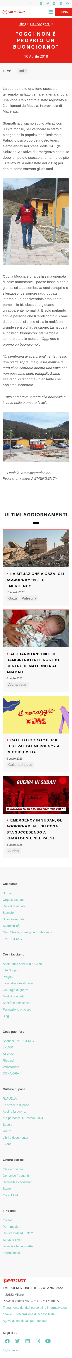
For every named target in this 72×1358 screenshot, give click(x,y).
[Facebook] (41, 3)
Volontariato (11, 1067)
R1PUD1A (10, 1098)
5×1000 (8, 1047)
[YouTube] (67, 3)
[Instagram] (61, 3)
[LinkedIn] (54, 3)
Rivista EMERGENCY (18, 1233)
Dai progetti (40, 23)
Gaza (12, 598)
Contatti (8, 1220)
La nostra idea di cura (18, 983)
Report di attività (14, 906)
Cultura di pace (20, 765)
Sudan (13, 851)
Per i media (10, 1226)
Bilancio (8, 912)
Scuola (7, 1124)
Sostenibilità (11, 926)
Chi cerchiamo (13, 1169)
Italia (23, 71)
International (11, 1253)
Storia (7, 893)
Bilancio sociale (13, 919)
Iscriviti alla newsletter (18, 1246)
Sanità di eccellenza (16, 1003)
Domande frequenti (16, 1175)
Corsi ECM (10, 1195)
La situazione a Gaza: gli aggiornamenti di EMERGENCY (35, 580)
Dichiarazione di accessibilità (34, 1314)
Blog (22, 23)
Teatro (7, 1131)
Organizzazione (13, 900)
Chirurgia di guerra (15, 990)
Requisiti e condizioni (17, 1182)
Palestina (29, 598)
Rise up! (8, 1060)
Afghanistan (17, 684)
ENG (30, 2)
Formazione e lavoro (17, 1009)
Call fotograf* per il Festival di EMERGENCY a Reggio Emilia (32, 746)
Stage (7, 1188)
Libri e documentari (16, 1137)
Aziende (8, 1054)
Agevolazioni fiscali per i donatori (25, 1321)
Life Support (11, 970)
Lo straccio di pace (16, 1105)
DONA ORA (11, 1073)
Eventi (7, 1144)
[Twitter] (47, 3)
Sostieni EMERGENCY (19, 1041)
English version (11, 1350)
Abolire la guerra (14, 1111)
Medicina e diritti (14, 996)
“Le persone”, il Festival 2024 (23, 1118)
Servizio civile (12, 1240)
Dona (64, 11)
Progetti (8, 977)
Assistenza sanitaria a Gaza (22, 964)
